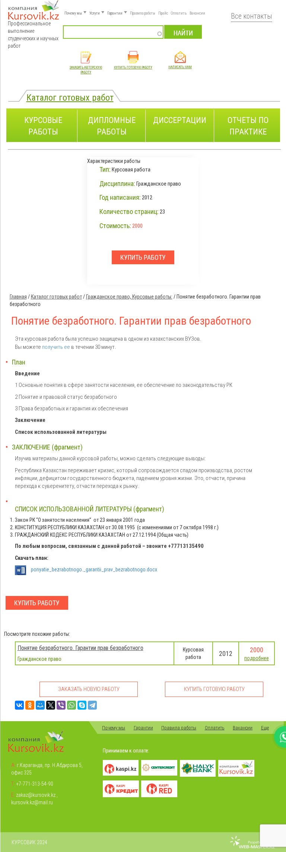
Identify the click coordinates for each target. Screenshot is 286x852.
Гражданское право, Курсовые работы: (129, 297)
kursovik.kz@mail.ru (32, 802)
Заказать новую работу (89, 689)
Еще (265, 727)
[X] (50, 705)
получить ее (56, 347)
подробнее (256, 658)
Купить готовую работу (133, 67)
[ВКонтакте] (19, 705)
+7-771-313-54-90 (34, 784)
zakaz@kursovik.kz (35, 795)
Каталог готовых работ (70, 97)
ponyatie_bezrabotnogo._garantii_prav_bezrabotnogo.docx (94, 569)
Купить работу (37, 603)
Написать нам (180, 67)
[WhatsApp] (71, 705)
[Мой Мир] (40, 705)
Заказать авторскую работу (86, 70)
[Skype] (81, 705)
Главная (18, 297)
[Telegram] (92, 705)
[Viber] (61, 705)
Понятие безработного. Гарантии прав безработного (80, 647)
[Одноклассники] (29, 705)
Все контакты (251, 16)
